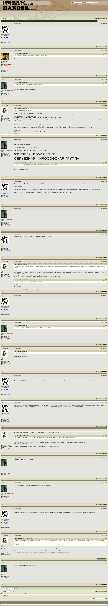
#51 (106, 322)
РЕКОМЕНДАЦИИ (16, 12)
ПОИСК (45, 12)
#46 (106, 181)
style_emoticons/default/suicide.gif (66, 284)
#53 (106, 375)
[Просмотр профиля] (5, 28)
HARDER (4, 15)
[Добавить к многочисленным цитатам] (98, 46)
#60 (106, 562)
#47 (106, 208)
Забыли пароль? (75, 4)
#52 (106, 348)
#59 (106, 535)
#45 (106, 139)
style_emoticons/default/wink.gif (54, 432)
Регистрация (81, 4)
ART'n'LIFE (8, 15)
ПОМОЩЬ (53, 12)
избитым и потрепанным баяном (34, 114)
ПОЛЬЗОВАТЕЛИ (35, 12)
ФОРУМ (26, 12)
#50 (106, 295)
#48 (106, 234)
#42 (106, 50)
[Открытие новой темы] (104, 18)
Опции (101, 20)
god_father (5, 50)
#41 (106, 23)
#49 (106, 261)
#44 (106, 105)
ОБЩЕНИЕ (14, 15)
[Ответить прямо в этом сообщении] (104, 46)
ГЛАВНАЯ (5, 12)
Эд (3, 23)
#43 (106, 79)
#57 (106, 482)
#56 (106, 457)
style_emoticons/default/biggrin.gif (61, 548)
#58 (106, 508)
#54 (106, 402)
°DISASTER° (5, 105)
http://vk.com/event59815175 (19, 485)
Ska (3, 79)
